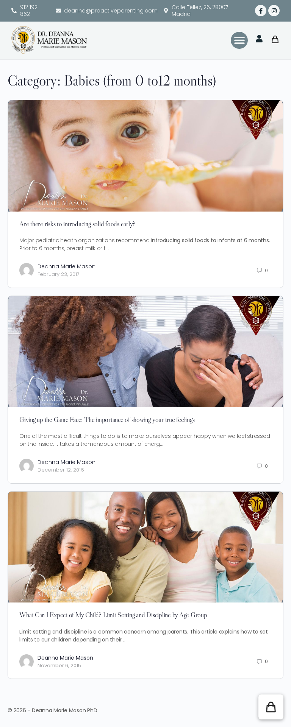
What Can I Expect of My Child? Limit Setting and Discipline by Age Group (113, 615)
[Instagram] (274, 10)
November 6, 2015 (59, 665)
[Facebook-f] (260, 10)
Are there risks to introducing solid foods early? (77, 224)
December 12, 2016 (61, 469)
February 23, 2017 (59, 274)
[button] (239, 40)
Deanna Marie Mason (66, 266)
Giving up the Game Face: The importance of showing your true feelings (106, 420)
